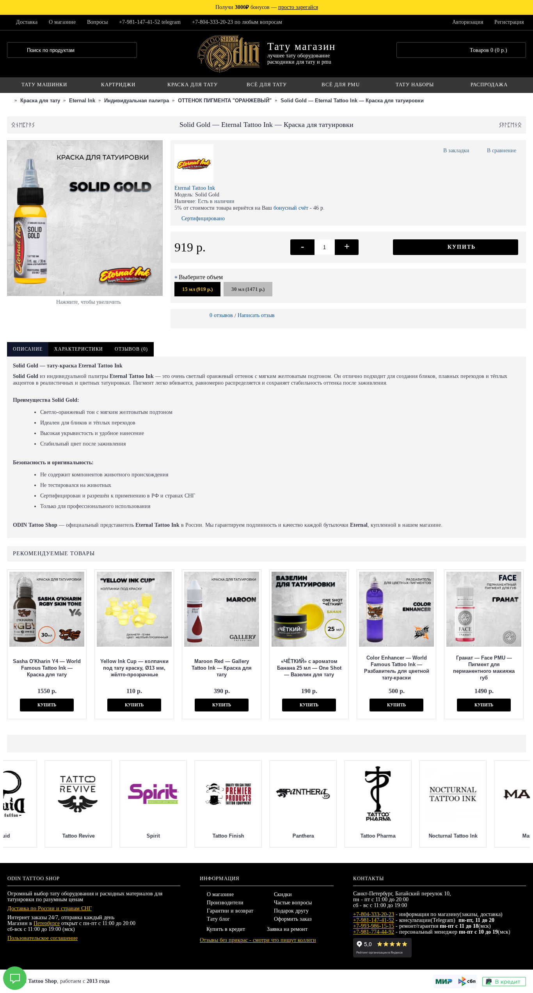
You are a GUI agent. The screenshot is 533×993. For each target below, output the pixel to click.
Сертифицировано (203, 218)
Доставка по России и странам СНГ (49, 908)
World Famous (41, 836)
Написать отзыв (256, 315)
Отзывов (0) (131, 349)
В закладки (456, 150)
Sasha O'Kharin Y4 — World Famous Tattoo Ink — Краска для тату (47, 667)
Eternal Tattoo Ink (194, 188)
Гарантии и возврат (230, 911)
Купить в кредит (225, 929)
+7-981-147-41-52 (373, 920)
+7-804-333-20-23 (373, 914)
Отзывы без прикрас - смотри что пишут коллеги (258, 940)
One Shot (115, 836)
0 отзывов (221, 315)
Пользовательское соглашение (42, 938)
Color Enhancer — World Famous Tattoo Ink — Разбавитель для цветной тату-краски (396, 668)
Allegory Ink (340, 836)
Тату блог (218, 919)
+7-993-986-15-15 (373, 926)
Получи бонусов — (266, 7)
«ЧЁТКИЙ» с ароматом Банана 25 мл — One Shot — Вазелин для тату (309, 667)
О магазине (220, 894)
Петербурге (47, 923)
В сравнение (501, 150)
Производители (225, 903)
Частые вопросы (293, 903)
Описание (28, 349)
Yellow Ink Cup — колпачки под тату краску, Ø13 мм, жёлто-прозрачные (134, 667)
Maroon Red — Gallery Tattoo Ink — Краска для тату (222, 667)
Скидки (283, 894)
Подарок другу (291, 911)
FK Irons (265, 836)
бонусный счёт (291, 208)
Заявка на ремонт (287, 929)
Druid (490, 836)
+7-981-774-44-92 (373, 932)
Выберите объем (201, 277)
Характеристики (78, 349)
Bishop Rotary (415, 836)
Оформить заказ (293, 919)
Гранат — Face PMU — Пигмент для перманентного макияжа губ (484, 668)
